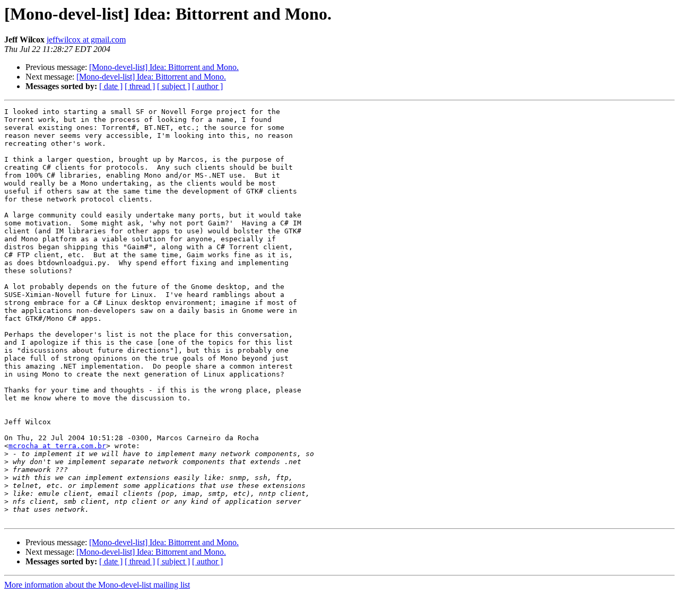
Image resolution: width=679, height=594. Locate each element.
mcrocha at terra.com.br (57, 446)
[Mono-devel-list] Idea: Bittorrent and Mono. (164, 67)
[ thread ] (140, 86)
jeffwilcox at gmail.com (86, 39)
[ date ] (111, 86)
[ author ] (207, 86)
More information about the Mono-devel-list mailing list (97, 584)
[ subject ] (173, 86)
